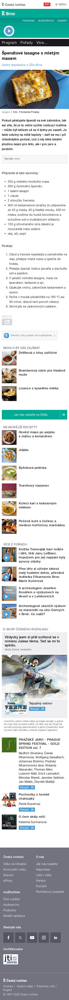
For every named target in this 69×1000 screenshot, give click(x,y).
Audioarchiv (46, 20)
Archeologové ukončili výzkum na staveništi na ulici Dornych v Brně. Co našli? (42, 610)
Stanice (8, 875)
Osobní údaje (25, 986)
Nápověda (43, 869)
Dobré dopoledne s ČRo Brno (22, 65)
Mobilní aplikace (14, 916)
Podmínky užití (46, 986)
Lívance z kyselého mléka (39, 388)
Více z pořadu (15, 544)
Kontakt (41, 886)
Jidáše (24, 450)
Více (41, 42)
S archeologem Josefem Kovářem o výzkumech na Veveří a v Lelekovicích (39, 592)
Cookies (8, 986)
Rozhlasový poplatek (50, 891)
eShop (7, 880)
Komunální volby (14, 869)
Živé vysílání (11, 899)
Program (28, 20)
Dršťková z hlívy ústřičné (38, 353)
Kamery (62, 20)
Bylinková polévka (32, 468)
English (7, 990)
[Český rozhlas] (13, 4)
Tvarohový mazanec (34, 485)
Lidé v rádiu (44, 875)
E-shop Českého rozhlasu (25, 629)
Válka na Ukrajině (14, 864)
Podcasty (9, 910)
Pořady (26, 42)
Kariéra (41, 880)
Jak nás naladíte (47, 864)
